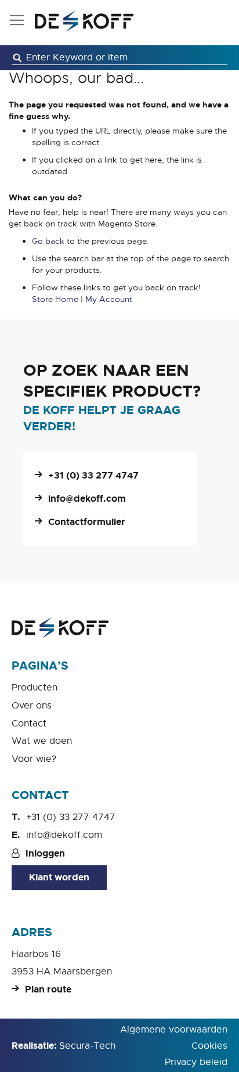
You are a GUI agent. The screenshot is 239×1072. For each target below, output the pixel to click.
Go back (48, 241)
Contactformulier (86, 522)
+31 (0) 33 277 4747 (93, 475)
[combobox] (119, 58)
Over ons (32, 705)
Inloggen (45, 853)
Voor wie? (34, 759)
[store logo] (84, 21)
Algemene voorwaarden (173, 1029)
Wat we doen (42, 741)
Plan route (48, 989)
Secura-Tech (87, 1046)
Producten (34, 687)
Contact (29, 723)
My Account (108, 299)
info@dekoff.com (87, 498)
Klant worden (59, 877)
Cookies (209, 1046)
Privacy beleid (196, 1062)
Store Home (55, 299)
